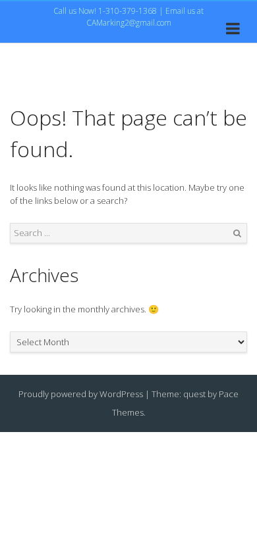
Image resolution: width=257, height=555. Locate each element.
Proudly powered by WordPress (80, 394)
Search (237, 233)
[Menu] (233, 31)
